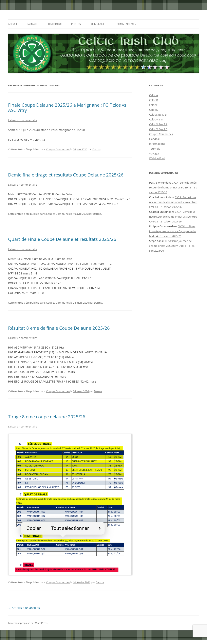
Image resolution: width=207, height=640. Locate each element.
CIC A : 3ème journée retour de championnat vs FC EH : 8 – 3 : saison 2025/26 (173, 187)
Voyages (154, 153)
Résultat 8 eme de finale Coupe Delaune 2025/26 (59, 328)
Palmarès (33, 24)
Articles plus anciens (24, 608)
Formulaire (97, 24)
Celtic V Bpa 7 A (158, 124)
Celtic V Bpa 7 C (158, 129)
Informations (157, 144)
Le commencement (125, 24)
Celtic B (153, 100)
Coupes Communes (58, 149)
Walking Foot (157, 158)
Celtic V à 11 (156, 119)
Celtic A (153, 95)
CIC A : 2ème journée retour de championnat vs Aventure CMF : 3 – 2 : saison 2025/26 (173, 202)
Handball (154, 139)
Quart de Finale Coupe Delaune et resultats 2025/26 (62, 239)
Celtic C (153, 105)
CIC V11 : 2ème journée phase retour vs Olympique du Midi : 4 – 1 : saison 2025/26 (172, 231)
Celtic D (153, 110)
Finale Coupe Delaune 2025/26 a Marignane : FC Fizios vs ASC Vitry (67, 107)
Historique (55, 24)
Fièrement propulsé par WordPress (28, 623)
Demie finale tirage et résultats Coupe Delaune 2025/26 (66, 175)
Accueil (13, 24)
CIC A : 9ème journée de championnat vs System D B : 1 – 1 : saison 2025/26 (172, 245)
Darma (96, 149)
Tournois (154, 148)
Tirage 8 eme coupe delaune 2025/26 (46, 417)
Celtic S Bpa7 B (158, 114)
